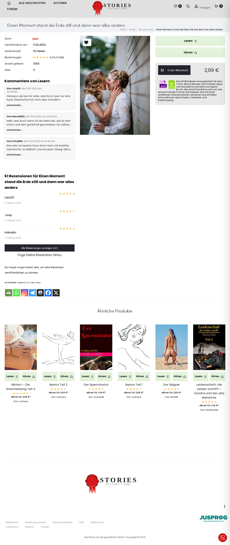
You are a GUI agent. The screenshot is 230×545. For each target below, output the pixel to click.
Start (123, 29)
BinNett (174, 397)
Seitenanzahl (13, 51)
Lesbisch (21, 282)
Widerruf (29, 526)
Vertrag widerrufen (62, 522)
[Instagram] (24, 292)
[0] (175, 6)
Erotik (132, 29)
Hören (188, 52)
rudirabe (23, 401)
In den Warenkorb (177, 70)
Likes (7, 70)
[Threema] (40, 292)
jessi (35, 38)
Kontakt (45, 526)
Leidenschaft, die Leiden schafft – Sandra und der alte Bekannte (209, 391)
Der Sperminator (96, 384)
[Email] (8, 292)
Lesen (188, 41)
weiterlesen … (15, 105)
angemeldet (25, 267)
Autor (8, 38)
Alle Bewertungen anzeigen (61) (39, 248)
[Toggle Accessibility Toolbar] (222, 537)
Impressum (12, 526)
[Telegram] (32, 292)
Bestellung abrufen (35, 522)
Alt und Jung (146, 29)
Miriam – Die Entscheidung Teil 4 (20, 386)
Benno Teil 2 (58, 384)
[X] (56, 292)
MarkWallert (212, 409)
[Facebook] (48, 292)
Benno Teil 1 (133, 384)
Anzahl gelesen (14, 63)
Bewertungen (13, 57)
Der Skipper (171, 384)
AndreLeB (99, 397)
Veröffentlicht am (16, 45)
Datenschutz (97, 522)
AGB (81, 522)
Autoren (60, 3)
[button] (20, 358)
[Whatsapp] (16, 292)
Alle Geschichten (32, 3)
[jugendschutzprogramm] (213, 517)
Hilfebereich (12, 522)
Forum (12, 9)
